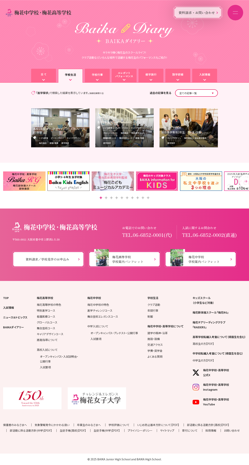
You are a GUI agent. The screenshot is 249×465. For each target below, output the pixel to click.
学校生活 (152, 298)
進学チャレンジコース (99, 310)
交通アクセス (155, 345)
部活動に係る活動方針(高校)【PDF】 (208, 425)
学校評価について (119, 425)
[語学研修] (177, 76)
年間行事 (152, 310)
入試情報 (8, 307)
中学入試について (97, 326)
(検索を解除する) (96, 93)
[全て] (43, 76)
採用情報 (210, 430)
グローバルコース (110, 132)
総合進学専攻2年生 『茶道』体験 (181, 132)
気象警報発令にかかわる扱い (52, 425)
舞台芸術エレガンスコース (102, 316)
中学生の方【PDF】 (203, 360)
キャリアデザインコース (50, 334)
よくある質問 (154, 356)
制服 (150, 316)
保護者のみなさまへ (15, 425)
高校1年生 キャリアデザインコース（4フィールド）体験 (59, 130)
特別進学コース (138, 132)
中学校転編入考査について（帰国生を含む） (218, 353)
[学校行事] (97, 76)
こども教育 (43, 137)
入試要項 (45, 367)
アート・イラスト (57, 137)
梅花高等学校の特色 (49, 305)
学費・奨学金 (154, 351)
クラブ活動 (153, 305)
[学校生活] (70, 76)
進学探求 (65, 143)
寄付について (190, 430)
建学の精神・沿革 (157, 333)
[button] (100, 197)
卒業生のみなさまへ (89, 425)
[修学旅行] (151, 76)
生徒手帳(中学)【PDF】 (107, 430)
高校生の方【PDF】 (203, 344)
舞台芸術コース (125, 137)
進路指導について (47, 340)
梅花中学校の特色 (98, 305)
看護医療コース (109, 137)
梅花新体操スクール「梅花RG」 (211, 312)
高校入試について (47, 350)
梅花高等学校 (45, 298)
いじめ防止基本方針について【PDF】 (158, 425)
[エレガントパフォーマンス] (124, 76)
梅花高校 (43, 143)
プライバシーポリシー (140, 430)
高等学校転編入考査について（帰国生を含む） (219, 337)
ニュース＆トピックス (15, 317)
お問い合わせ (232, 430)
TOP (6, 298)
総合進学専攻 (200, 137)
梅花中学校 (94, 298)
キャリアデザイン (74, 137)
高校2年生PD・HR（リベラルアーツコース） (121, 122)
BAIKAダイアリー (13, 327)
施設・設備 (153, 339)
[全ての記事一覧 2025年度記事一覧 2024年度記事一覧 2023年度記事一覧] (196, 93)
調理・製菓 (54, 143)
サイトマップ (167, 430)
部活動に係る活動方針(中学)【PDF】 (31, 430)
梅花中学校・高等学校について (165, 326)
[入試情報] (204, 76)
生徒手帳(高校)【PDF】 (73, 430)
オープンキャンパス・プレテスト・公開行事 (114, 333)
